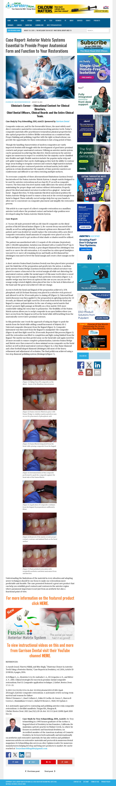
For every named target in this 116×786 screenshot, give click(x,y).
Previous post (33, 771)
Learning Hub (39, 25)
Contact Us (77, 782)
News (15, 20)
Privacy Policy (105, 782)
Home (9, 20)
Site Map (86, 782)
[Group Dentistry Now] (21, 6)
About (72, 20)
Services (79, 20)
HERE (44, 603)
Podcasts (97, 20)
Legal (22, 20)
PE (65, 20)
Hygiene (30, 20)
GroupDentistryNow (22, 102)
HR (45, 20)
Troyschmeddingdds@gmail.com (31, 748)
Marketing (28, 25)
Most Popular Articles (54, 25)
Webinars (10, 25)
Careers (19, 25)
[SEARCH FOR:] (97, 30)
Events (88, 20)
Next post (49, 771)
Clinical (38, 20)
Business (58, 20)
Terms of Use (95, 782)
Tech (50, 20)
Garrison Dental (62, 121)
